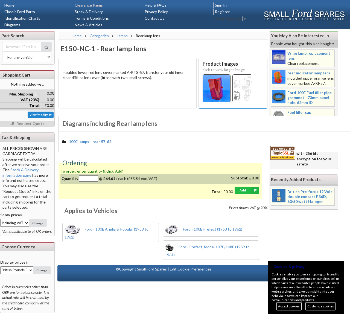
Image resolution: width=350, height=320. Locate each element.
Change (37, 223)
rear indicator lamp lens (309, 73)
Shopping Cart (16, 74)
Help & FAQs (156, 5)
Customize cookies (320, 306)
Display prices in (15, 262)
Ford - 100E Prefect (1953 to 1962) (212, 229)
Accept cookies (289, 306)
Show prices (11, 215)
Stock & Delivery (89, 11)
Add (243, 190)
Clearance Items (89, 5)
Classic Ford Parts (19, 11)
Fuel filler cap (299, 112)
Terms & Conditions (92, 18)
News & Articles (88, 24)
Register (222, 11)
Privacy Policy (156, 11)
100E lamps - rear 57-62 (90, 141)
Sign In (221, 5)
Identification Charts (22, 18)
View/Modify (39, 115)
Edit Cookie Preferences (191, 269)
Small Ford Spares (152, 269)
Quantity (70, 178)
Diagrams (12, 24)
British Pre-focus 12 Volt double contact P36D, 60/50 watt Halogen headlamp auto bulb (302, 199)
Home (9, 5)
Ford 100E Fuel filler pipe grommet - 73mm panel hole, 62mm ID (309, 97)
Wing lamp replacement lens (308, 55)
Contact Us (154, 18)
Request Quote (30, 123)
